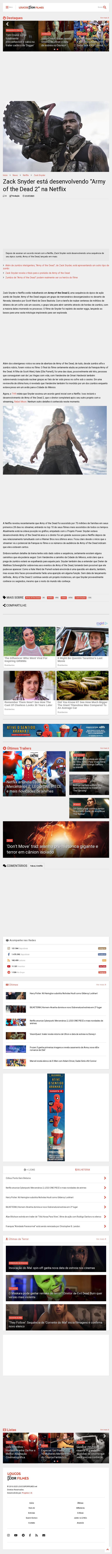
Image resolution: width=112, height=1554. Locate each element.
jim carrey (13, 1288)
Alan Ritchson (79, 755)
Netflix (26, 175)
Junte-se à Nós (80, 1518)
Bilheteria (80, 1508)
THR (14, 393)
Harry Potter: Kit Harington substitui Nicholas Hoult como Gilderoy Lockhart (64, 993)
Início (5, 175)
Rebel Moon (20, 401)
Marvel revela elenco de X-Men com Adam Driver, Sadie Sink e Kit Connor (55, 42)
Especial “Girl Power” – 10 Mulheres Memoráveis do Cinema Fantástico (56, 1454)
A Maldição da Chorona (18, 1263)
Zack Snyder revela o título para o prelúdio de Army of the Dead (37, 273)
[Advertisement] (56, 76)
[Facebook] (30, 1535)
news (15, 175)
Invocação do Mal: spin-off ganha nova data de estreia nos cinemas (52, 1268)
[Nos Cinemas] (56, 736)
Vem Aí (32, 1508)
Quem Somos (31, 1518)
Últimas (13, 984)
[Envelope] (43, 1535)
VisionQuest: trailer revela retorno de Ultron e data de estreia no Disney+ (20, 42)
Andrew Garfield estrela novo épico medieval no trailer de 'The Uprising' (87, 788)
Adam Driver (46, 34)
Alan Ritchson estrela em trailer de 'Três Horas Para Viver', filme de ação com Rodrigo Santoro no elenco (89, 763)
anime (9, 777)
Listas (11, 1430)
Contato (31, 1523)
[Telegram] (23, 1535)
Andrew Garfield (80, 781)
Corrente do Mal (15, 1318)
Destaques (14, 18)
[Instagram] (8, 1535)
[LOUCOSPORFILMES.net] (31, 8)
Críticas (80, 1513)
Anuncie (80, 1523)
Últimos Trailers (18, 748)
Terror (9, 840)
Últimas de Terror (18, 1239)
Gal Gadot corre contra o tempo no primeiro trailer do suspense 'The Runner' (89, 811)
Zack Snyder (39, 175)
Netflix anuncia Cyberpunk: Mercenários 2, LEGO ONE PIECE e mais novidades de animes (34, 786)
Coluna (9, 1442)
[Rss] (36, 1535)
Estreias (31, 1513)
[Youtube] (16, 1535)
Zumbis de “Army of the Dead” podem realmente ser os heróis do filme (41, 277)
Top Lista (80, 1442)
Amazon (77, 804)
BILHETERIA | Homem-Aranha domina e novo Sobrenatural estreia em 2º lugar (66, 1007)
